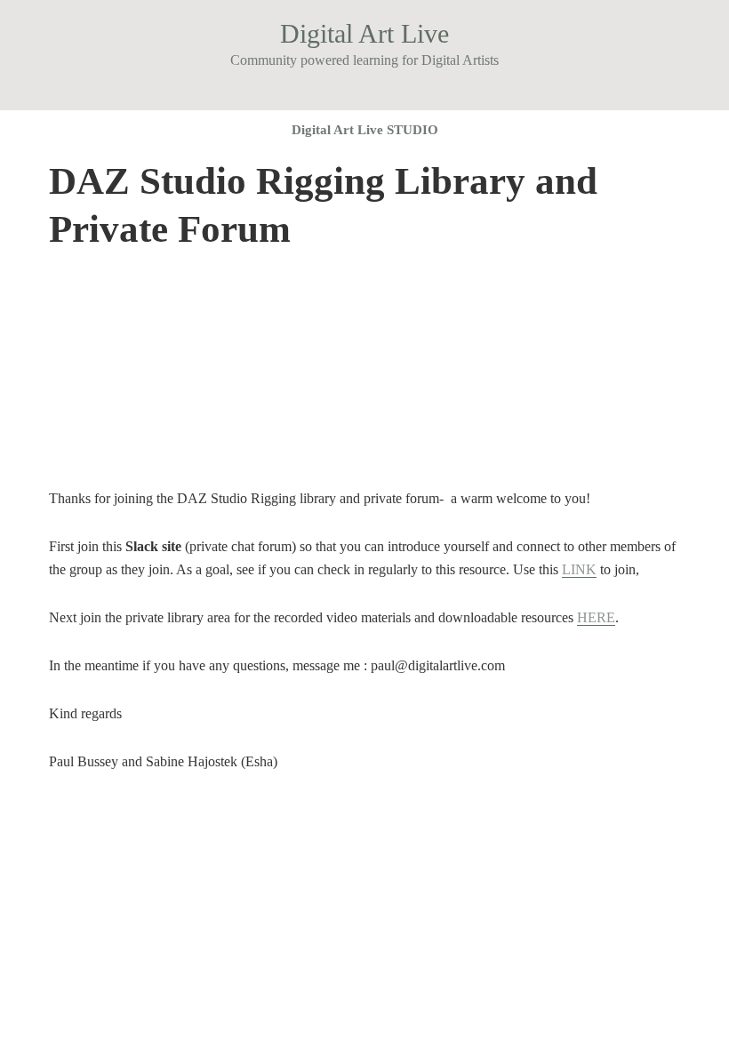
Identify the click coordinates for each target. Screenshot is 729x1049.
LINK (579, 569)
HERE (596, 617)
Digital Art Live (364, 33)
